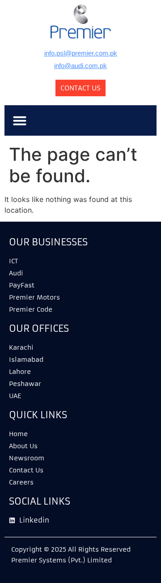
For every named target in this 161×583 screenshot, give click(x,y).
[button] (19, 120)
